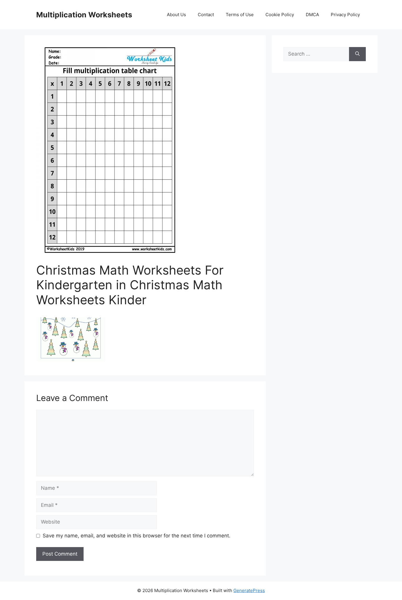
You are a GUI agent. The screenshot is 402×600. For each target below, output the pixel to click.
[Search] (357, 54)
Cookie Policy (279, 14)
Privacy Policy (345, 14)
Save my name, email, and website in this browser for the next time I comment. (136, 536)
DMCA (312, 14)
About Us (176, 14)
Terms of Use (240, 14)
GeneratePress (249, 590)
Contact (206, 14)
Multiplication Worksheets (84, 14)
